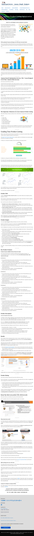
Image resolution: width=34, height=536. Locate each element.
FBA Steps (16, 9)
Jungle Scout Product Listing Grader (8, 137)
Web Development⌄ (4, 9)
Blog (29, 9)
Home (2, 7)
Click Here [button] (6, 486)
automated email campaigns (9, 347)
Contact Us (3, 11)
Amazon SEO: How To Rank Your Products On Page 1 (8, 520)
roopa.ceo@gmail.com (4, 508)
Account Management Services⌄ (25, 7)
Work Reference (22, 9)
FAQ (26, 9)
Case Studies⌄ (11, 9)
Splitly (19, 478)
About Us (7, 11)
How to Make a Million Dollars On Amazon (7, 517)
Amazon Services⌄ (8, 7)
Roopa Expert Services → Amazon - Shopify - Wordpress (15, 4)
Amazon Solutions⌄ (15, 7)
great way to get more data (21, 459)
